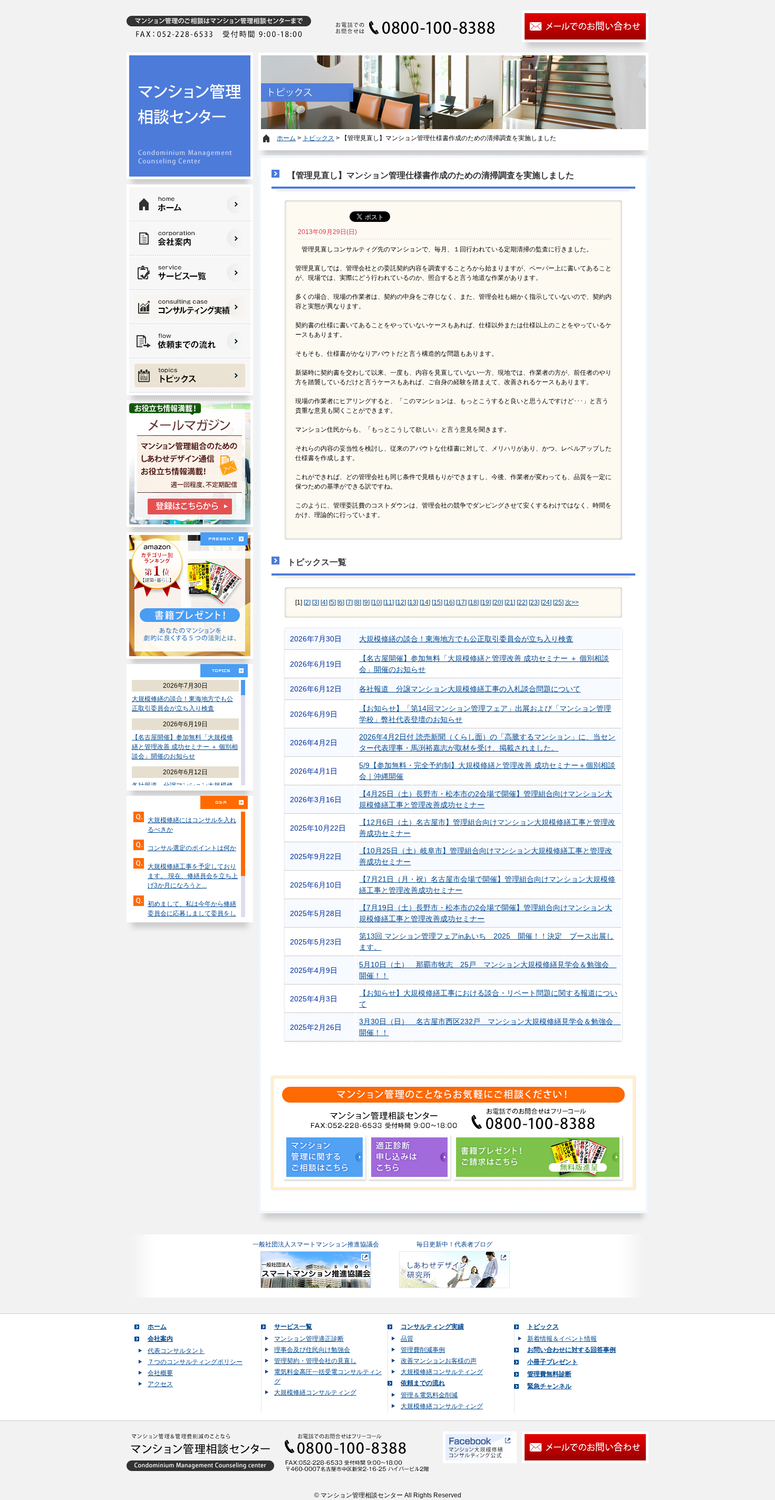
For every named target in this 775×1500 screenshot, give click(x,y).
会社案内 (160, 1338)
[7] (349, 602)
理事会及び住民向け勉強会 (312, 1349)
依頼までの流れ (423, 1383)
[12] (400, 602)
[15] (437, 602)
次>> (572, 602)
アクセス (160, 1384)
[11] (388, 602)
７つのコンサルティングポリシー (195, 1362)
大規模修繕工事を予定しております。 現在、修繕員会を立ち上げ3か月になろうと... (193, 876)
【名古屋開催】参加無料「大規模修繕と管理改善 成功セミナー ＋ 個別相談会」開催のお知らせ (185, 747)
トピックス (318, 138)
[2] (307, 602)
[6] (340, 602)
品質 (407, 1338)
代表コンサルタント (176, 1351)
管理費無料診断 (549, 1374)
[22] (522, 602)
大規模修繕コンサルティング (315, 1392)
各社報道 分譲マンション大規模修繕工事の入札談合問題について (469, 689)
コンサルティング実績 (432, 1326)
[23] (534, 602)
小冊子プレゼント (552, 1362)
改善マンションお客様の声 (439, 1361)
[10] (376, 602)
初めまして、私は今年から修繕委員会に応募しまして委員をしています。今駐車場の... (192, 913)
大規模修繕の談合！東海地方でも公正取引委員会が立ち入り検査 (466, 639)
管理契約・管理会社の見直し (315, 1361)
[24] (546, 602)
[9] (366, 602)
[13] (413, 602)
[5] (332, 602)
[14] (425, 602)
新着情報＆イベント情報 (562, 1338)
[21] (510, 602)
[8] (357, 602)
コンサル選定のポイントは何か (192, 848)
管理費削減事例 (423, 1349)
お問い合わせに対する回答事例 (571, 1349)
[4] (324, 602)
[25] (558, 602)
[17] (461, 602)
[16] (449, 602)
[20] (497, 602)
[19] (485, 602)
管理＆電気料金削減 (429, 1395)
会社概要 (160, 1373)
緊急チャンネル (549, 1386)
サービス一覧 (293, 1326)
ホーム (286, 138)
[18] (473, 602)
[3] (315, 602)
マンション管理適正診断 (309, 1338)
